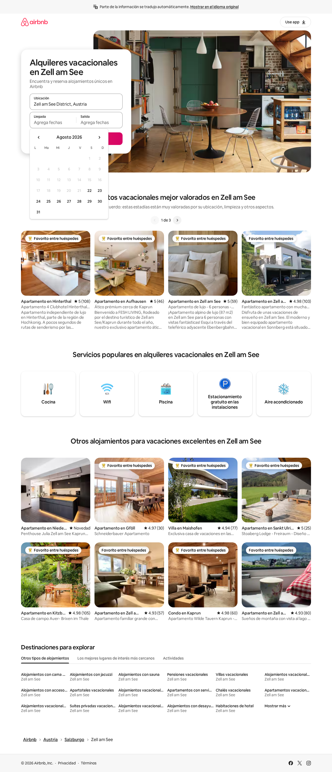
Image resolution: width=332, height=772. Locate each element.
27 (69, 201)
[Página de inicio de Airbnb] (34, 22)
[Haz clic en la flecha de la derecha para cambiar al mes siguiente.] (99, 137)
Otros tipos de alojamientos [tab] (45, 658)
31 (38, 212)
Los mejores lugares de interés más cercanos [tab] (116, 658)
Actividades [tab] (173, 658)
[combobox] (76, 104)
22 (89, 190)
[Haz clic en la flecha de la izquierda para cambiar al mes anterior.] (38, 137)
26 (59, 201)
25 (48, 201)
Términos (89, 763)
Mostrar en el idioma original (214, 6)
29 (89, 201)
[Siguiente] (177, 220)
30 (100, 201)
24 (38, 201)
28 (79, 201)
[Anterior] (155, 220)
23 (100, 190)
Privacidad (67, 763)
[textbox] (53, 122)
